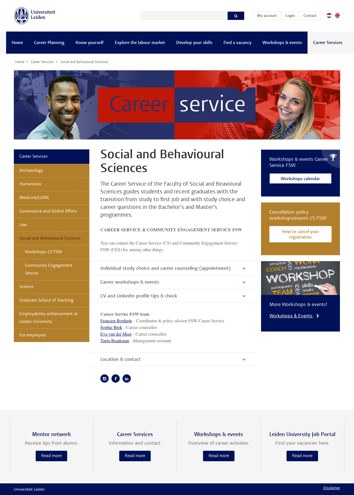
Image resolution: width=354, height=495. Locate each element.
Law (23, 225)
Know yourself (90, 43)
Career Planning (49, 43)
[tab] (173, 268)
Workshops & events (282, 43)
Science (26, 287)
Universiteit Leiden (29, 490)
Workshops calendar (300, 179)
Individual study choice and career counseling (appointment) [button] (165, 268)
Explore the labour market (140, 43)
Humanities (30, 184)
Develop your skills (194, 43)
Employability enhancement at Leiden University (48, 318)
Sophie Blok (111, 327)
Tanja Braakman (114, 340)
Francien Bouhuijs (116, 320)
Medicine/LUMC (34, 198)
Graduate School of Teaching (46, 300)
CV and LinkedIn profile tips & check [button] (138, 296)
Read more (51, 456)
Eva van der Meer (116, 334)
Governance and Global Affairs (48, 211)
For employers (32, 335)
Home (17, 43)
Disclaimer (331, 488)
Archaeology (31, 171)
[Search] (236, 16)
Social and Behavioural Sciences (49, 238)
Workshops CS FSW (43, 252)
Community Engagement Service (48, 269)
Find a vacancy (237, 43)
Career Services (327, 43)
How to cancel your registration (300, 235)
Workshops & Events (291, 315)
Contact (309, 16)
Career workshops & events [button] (129, 282)
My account (269, 16)
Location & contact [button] (120, 359)
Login (290, 16)
